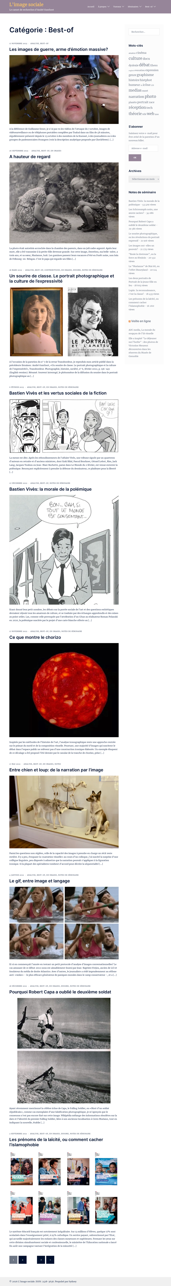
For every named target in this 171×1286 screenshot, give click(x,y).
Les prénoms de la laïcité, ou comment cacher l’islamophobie (56, 1142)
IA (141, 85)
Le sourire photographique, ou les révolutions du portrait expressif (144, 237)
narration (136, 97)
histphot (146, 80)
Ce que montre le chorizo (35, 637)
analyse (34, 43)
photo (150, 96)
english (131, 70)
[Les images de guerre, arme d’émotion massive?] (64, 89)
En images (56, 151)
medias (135, 90)
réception (137, 107)
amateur (132, 53)
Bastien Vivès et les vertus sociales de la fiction (58, 393)
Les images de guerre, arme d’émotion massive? (58, 49)
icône (146, 85)
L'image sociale (26, 4)
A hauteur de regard (29, 156)
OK (135, 157)
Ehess (154, 65)
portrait (142, 102)
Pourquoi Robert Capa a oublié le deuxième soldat (60, 991)
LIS (152, 85)
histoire (134, 80)
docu (146, 59)
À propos (102, 6)
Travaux (117, 6)
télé (144, 114)
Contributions (52, 270)
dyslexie (134, 65)
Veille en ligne (141, 321)
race (151, 102)
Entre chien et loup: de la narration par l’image (56, 769)
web (150, 113)
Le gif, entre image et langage (39, 880)
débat (144, 64)
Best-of (149, 6)
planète (133, 102)
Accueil (91, 6)
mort (145, 90)
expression (151, 70)
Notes (58, 764)
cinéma (141, 53)
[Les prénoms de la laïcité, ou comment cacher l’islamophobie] (64, 1188)
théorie (135, 113)
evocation (139, 70)
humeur (134, 85)
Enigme (77, 270)
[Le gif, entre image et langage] (64, 923)
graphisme (145, 75)
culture (135, 58)
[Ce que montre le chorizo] (64, 690)
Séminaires (133, 6)
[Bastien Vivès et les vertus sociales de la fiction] (64, 425)
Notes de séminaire (92, 270)
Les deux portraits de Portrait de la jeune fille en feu (143, 282)
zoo (157, 114)
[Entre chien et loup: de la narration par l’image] (64, 811)
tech (149, 108)
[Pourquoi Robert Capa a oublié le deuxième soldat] (63, 1050)
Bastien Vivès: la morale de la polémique (50, 489)
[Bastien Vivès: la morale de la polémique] (64, 549)
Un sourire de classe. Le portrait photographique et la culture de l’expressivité (61, 278)
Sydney (72, 1281)
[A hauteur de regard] (64, 202)
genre (132, 75)
